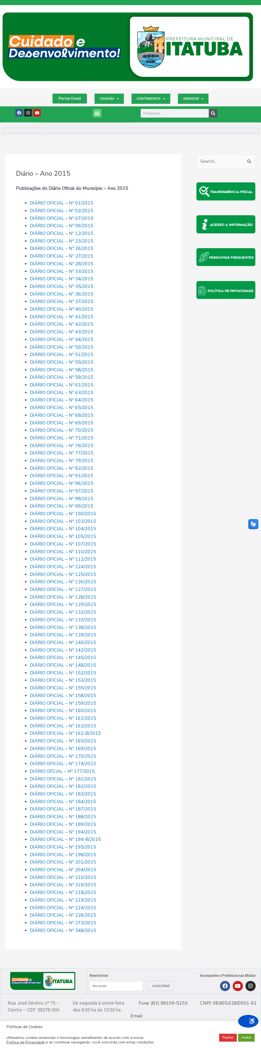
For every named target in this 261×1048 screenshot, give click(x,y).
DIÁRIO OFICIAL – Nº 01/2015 (61, 203)
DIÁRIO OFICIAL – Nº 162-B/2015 (65, 733)
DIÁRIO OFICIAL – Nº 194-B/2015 (65, 839)
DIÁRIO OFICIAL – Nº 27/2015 (61, 256)
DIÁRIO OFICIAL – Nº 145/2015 (63, 657)
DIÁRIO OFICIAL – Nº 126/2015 (63, 582)
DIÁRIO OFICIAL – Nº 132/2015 (63, 612)
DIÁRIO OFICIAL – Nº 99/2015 (61, 506)
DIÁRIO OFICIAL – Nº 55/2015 (61, 362)
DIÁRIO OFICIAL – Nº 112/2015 (63, 559)
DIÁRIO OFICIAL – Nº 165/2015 (63, 741)
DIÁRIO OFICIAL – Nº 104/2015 (63, 529)
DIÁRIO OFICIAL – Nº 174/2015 (63, 764)
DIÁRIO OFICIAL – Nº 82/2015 (61, 468)
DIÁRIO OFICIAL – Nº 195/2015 (63, 847)
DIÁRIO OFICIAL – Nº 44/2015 (61, 339)
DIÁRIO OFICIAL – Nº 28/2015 (61, 264)
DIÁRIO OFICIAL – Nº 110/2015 (63, 552)
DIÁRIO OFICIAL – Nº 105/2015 (63, 536)
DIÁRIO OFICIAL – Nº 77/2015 (61, 453)
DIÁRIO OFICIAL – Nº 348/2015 (63, 930)
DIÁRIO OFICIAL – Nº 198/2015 (63, 855)
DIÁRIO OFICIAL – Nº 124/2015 (63, 567)
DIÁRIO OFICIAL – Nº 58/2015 (61, 370)
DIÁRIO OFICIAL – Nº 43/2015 (61, 332)
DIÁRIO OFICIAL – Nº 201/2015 (63, 862)
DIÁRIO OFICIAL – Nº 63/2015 (61, 392)
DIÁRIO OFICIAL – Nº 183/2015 (63, 794)
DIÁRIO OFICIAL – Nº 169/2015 (63, 749)
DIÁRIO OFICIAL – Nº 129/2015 (63, 604)
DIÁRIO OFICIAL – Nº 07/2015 (61, 218)
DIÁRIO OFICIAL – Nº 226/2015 (63, 915)
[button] (97, 113)
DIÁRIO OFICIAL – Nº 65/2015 (61, 408)
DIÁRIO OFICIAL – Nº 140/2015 (63, 642)
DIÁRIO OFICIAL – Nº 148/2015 (63, 665)
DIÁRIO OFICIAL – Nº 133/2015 (63, 620)
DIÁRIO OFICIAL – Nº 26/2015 (61, 248)
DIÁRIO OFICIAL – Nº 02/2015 (61, 211)
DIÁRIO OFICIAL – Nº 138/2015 (63, 627)
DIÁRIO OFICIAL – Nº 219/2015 (63, 900)
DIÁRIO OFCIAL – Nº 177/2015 (62, 771)
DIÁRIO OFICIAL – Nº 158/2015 (63, 695)
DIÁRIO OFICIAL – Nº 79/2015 (61, 461)
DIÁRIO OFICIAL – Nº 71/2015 (61, 438)
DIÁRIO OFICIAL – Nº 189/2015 (63, 824)
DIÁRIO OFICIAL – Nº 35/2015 (61, 286)
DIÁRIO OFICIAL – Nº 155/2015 (63, 688)
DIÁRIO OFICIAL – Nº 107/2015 (63, 544)
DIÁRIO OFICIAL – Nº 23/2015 (61, 241)
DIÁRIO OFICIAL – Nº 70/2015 (61, 430)
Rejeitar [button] (228, 1037)
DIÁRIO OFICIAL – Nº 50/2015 (61, 347)
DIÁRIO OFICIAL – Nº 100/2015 (63, 514)
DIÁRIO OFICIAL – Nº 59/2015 (61, 377)
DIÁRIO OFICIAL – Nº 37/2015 (61, 301)
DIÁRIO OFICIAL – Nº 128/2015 (63, 597)
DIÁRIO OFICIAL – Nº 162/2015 (63, 726)
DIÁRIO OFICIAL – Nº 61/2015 (61, 385)
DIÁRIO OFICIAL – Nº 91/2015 (61, 476)
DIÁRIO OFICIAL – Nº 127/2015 (63, 589)
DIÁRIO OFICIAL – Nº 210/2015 (63, 877)
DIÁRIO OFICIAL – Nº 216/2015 (63, 885)
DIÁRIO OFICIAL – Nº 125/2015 (63, 574)
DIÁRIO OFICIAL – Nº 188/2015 (63, 817)
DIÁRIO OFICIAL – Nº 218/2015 (63, 892)
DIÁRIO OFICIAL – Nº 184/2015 (63, 802)
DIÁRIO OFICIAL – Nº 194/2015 (63, 832)
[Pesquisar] (213, 113)
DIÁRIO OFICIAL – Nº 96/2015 (61, 483)
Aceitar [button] (246, 1037)
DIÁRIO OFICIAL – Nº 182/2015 (63, 786)
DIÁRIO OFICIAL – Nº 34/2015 (61, 279)
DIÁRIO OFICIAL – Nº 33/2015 (61, 271)
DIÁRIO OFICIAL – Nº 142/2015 (63, 650)
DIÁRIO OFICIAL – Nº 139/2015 (63, 635)
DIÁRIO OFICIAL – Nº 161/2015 (63, 718)
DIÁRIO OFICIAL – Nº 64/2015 (61, 400)
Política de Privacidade (25, 1042)
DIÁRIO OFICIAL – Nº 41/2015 (61, 317)
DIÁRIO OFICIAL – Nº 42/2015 (61, 324)
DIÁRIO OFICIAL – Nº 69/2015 (61, 423)
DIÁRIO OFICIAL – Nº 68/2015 (61, 415)
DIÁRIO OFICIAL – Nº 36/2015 (61, 294)
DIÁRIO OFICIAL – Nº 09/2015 (61, 226)
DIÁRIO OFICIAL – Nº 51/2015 (61, 354)
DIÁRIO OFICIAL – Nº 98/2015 (61, 499)
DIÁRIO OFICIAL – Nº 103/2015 (63, 521)
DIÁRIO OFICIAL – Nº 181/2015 (63, 779)
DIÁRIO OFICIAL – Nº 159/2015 (63, 703)
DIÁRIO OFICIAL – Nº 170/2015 (63, 756)
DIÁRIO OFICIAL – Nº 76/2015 (61, 446)
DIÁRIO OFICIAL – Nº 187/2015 (63, 809)
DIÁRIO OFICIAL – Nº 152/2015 (63, 673)
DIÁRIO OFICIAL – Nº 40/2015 (61, 309)
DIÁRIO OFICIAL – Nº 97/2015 (61, 491)
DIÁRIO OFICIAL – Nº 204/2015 (63, 870)
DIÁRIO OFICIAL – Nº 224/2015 (63, 908)
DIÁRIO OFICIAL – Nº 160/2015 (63, 711)
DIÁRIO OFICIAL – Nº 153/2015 (63, 680)
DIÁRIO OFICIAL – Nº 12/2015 (61, 233)
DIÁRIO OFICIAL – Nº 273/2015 (63, 923)
